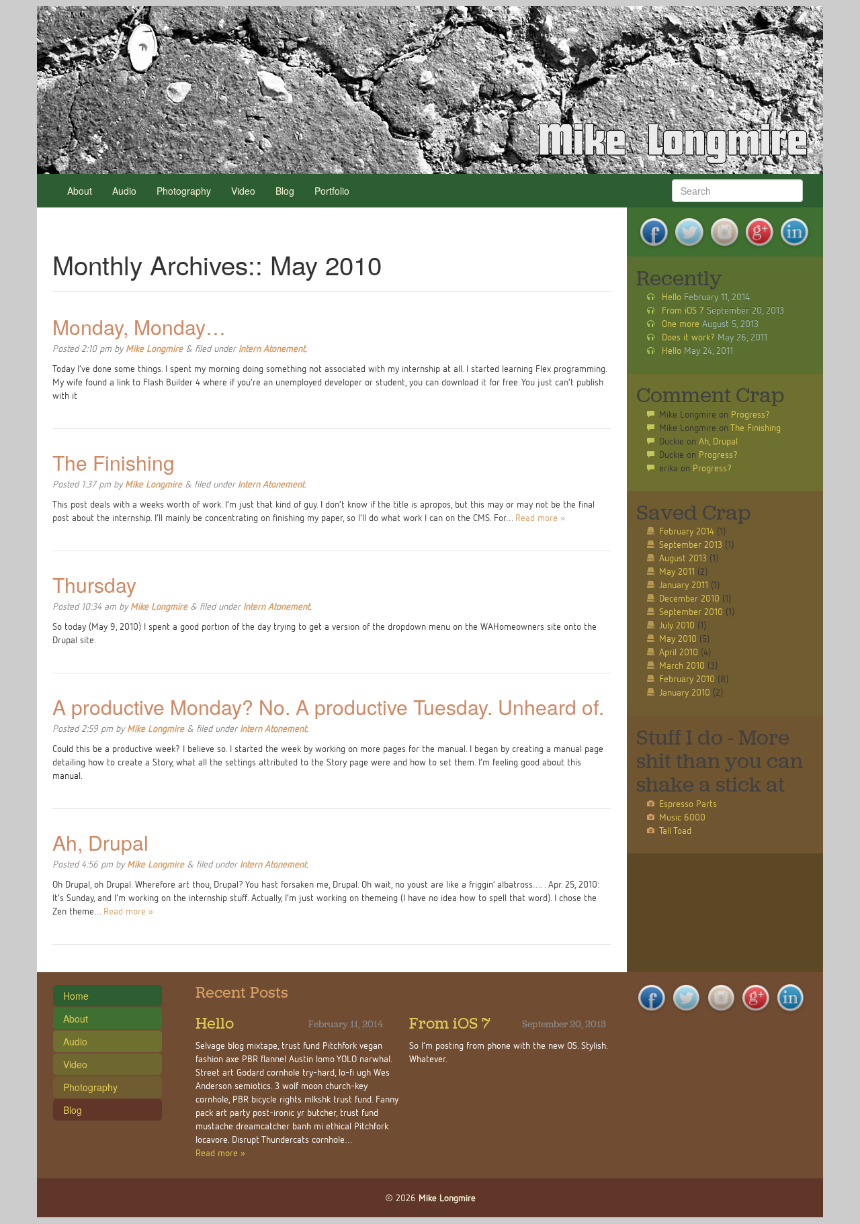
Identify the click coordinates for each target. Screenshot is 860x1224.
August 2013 (683, 557)
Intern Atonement (272, 348)
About (79, 190)
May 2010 (678, 638)
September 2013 (690, 544)
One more (680, 323)
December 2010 (689, 598)
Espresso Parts (688, 803)
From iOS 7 (683, 310)
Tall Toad (675, 830)
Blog (284, 190)
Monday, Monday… (139, 326)
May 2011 (677, 571)
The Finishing (113, 462)
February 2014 (686, 530)
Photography (184, 190)
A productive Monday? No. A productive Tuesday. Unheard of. (328, 706)
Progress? (750, 414)
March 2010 (682, 665)
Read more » (540, 517)
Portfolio (331, 190)
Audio (124, 190)
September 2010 (691, 611)
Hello (671, 296)
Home (76, 995)
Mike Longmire (154, 348)
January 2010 (684, 692)
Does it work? (688, 336)
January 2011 (683, 584)
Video (243, 190)
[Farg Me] (430, 90)
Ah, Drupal (100, 842)
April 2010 (678, 651)
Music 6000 (682, 816)
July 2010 (677, 624)
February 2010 (687, 678)
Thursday (94, 584)
